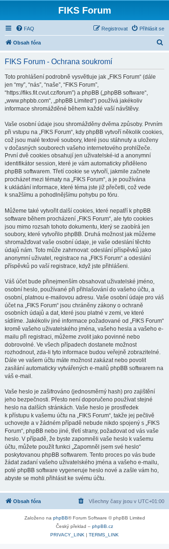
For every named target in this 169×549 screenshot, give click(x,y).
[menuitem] (24, 28)
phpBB (60, 517)
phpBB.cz (102, 526)
